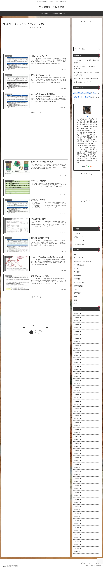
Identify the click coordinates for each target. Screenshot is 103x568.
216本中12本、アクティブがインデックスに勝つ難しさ (87, 74)
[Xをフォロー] (85, 166)
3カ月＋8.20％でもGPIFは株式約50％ (86, 78)
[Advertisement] (35, 40)
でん (94, 93)
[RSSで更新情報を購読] (91, 166)
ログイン (77, 233)
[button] (98, 49)
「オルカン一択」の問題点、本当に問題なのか (86, 61)
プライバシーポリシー (95, 563)
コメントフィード (80, 240)
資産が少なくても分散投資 (82, 93)
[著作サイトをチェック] (83, 166)
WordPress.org (79, 244)
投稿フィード (78, 237)
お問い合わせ (84, 563)
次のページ (35, 325)
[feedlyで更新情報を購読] (88, 166)
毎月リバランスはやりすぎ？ (83, 82)
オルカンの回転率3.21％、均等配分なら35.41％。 (86, 68)
